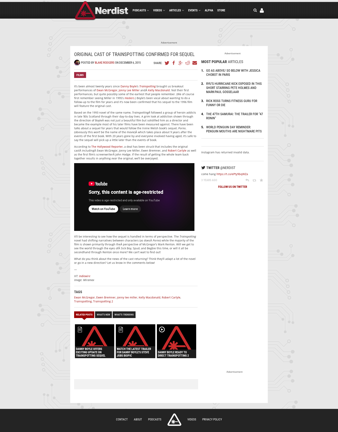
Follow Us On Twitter (232, 187)
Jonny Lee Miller (129, 90)
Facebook (173, 63)
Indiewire (84, 276)
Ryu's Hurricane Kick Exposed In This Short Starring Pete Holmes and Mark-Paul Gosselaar (234, 88)
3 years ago (209, 180)
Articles (175, 10)
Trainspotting (83, 301)
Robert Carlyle (177, 150)
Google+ (180, 63)
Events (193, 10)
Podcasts (139, 10)
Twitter (167, 63)
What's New (103, 314)
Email (194, 63)
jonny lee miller (127, 297)
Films (80, 75)
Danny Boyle (128, 86)
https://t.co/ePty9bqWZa (232, 174)
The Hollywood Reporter (107, 146)
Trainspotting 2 (103, 301)
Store (221, 10)
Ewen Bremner (106, 297)
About (138, 419)
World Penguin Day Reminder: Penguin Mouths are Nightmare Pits (234, 129)
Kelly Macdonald (159, 90)
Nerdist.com (174, 419)
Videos (157, 10)
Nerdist (101, 11)
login (262, 10)
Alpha (209, 10)
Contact (122, 419)
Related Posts (84, 314)
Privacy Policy (212, 419)
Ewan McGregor (107, 90)
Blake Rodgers (104, 62)
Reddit (187, 63)
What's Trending (124, 314)
